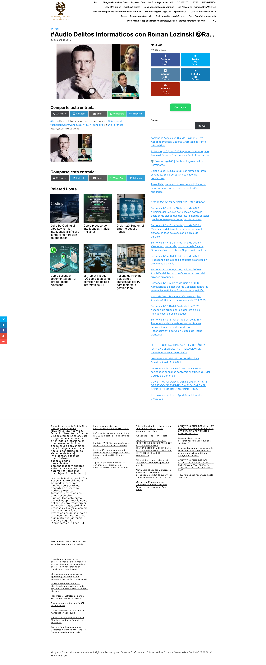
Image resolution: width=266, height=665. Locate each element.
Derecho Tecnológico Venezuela (136, 16)
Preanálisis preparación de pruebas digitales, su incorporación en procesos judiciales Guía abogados (178, 188)
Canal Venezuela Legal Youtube (159, 7)
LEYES (195, 2)
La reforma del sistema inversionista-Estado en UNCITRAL (111, 427)
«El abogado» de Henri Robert (151, 436)
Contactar (180, 107)
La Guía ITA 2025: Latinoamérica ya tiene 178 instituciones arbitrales (111, 444)
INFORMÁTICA (209, 2)
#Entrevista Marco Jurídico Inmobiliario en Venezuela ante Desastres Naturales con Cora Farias (151, 486)
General (54, 29)
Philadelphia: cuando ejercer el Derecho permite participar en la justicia (152, 462)
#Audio (54, 121)
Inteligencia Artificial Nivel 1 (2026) (69, 478)
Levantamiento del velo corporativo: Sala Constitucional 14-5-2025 (194, 440)
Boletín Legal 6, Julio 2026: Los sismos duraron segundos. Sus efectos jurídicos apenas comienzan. (178, 174)
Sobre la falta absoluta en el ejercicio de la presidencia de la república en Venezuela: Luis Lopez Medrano (69, 587)
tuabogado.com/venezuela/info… (69, 124)
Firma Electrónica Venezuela (202, 16)
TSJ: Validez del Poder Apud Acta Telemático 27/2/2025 (195, 476)
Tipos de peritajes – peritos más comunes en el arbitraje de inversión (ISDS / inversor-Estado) (110, 465)
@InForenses (115, 124)
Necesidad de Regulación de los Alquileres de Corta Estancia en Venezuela (67, 620)
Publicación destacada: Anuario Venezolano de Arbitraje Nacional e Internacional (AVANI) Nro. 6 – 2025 (111, 454)
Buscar (154, 120)
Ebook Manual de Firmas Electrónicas (122, 7)
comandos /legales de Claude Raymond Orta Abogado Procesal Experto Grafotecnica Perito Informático (178, 142)
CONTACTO (182, 2)
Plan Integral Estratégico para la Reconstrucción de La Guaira (68, 597)
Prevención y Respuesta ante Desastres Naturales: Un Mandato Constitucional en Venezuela (68, 629)
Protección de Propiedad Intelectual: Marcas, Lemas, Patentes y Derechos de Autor (166, 20)
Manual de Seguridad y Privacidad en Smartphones (117, 11)
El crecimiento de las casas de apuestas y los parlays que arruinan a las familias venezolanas (69, 576)
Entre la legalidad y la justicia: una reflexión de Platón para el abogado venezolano (154, 428)
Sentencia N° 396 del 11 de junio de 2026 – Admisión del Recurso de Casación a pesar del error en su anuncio (178, 273)
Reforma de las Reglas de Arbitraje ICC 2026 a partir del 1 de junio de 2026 (111, 435)
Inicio (96, 2)
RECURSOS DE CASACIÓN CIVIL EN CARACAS (178, 202)
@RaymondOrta (117, 121)
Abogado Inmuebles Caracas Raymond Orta (124, 2)
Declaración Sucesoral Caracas (170, 16)
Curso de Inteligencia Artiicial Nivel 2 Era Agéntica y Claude (69, 427)
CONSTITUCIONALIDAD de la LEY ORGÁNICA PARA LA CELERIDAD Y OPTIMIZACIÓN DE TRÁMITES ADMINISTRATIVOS (178, 349)
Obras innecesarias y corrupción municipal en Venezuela (68, 611)
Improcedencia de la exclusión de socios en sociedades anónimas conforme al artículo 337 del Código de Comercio (180, 372)
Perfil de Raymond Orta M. (160, 2)
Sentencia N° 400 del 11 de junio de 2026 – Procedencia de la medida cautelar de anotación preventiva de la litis (179, 260)
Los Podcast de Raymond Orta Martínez (196, 7)
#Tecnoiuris (96, 124)
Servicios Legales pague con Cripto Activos (165, 11)
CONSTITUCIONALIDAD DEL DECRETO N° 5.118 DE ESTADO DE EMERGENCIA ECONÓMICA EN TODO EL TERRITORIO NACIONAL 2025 (179, 385)
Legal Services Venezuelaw (203, 11)
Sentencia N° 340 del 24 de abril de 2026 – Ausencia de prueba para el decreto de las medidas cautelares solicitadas (176, 310)
